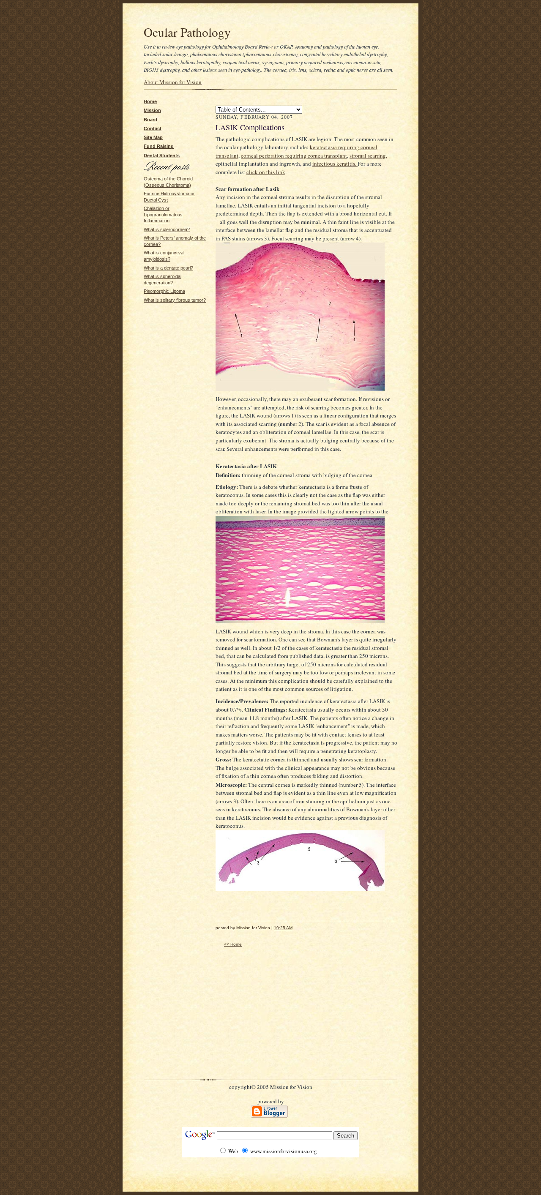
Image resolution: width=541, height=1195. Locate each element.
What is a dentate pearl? (168, 267)
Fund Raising (159, 146)
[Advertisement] (169, 330)
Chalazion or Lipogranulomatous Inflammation (163, 214)
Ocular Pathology (187, 32)
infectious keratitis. (335, 163)
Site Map (153, 137)
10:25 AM (283, 927)
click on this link (265, 172)
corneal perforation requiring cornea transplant (294, 155)
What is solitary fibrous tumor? (175, 300)
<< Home (233, 944)
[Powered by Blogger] (269, 1116)
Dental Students (162, 155)
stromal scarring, (368, 155)
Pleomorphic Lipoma (164, 291)
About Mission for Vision (173, 82)
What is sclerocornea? (167, 229)
